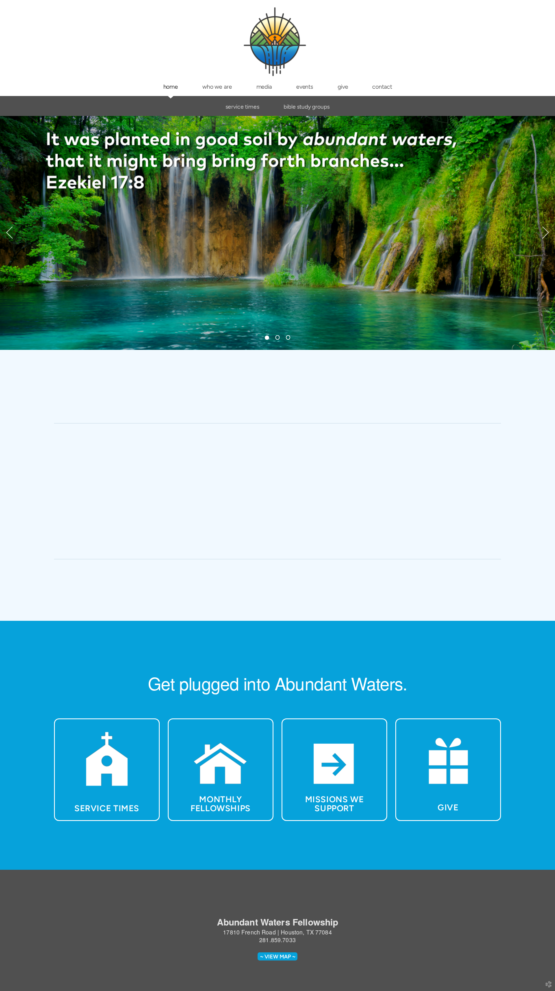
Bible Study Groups (307, 106)
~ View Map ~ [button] (277, 956)
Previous (9, 233)
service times (242, 106)
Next (545, 233)
